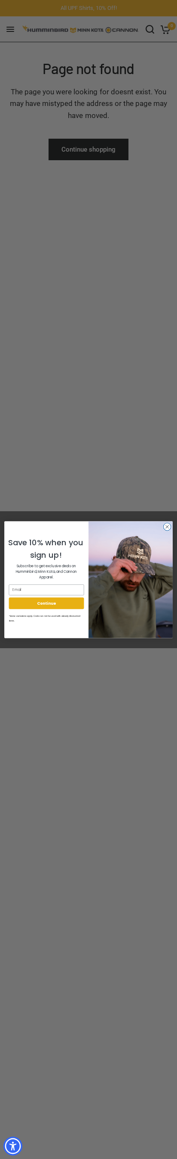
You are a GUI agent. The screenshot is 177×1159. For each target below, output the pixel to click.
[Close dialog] (167, 527)
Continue (46, 603)
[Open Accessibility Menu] (13, 1146)
